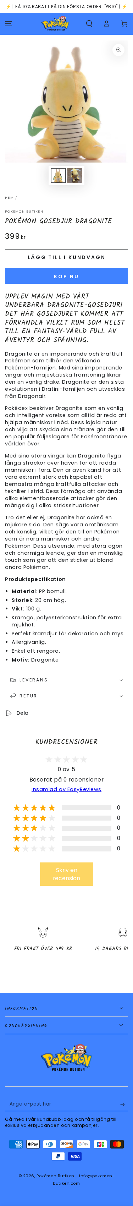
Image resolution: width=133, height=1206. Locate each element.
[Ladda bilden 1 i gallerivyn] (58, 175)
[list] (66, 945)
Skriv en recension (66, 874)
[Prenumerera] (124, 1104)
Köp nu (66, 276)
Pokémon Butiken (24, 211)
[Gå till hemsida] (55, 24)
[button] (89, 23)
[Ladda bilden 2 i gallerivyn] (74, 175)
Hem (9, 197)
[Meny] (8, 23)
